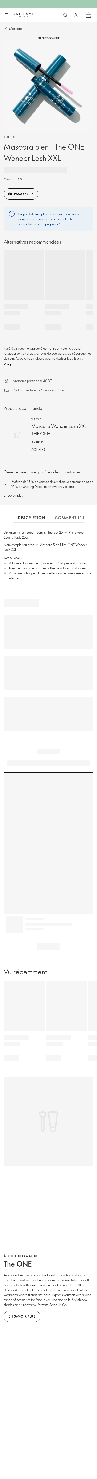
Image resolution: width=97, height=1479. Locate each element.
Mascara (15, 28)
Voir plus (10, 364)
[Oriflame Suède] (23, 14)
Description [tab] (31, 517)
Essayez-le (24, 194)
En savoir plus (13, 495)
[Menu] (6, 15)
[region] (48, 86)
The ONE (11, 137)
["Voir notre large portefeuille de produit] (65, 15)
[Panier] (88, 15)
